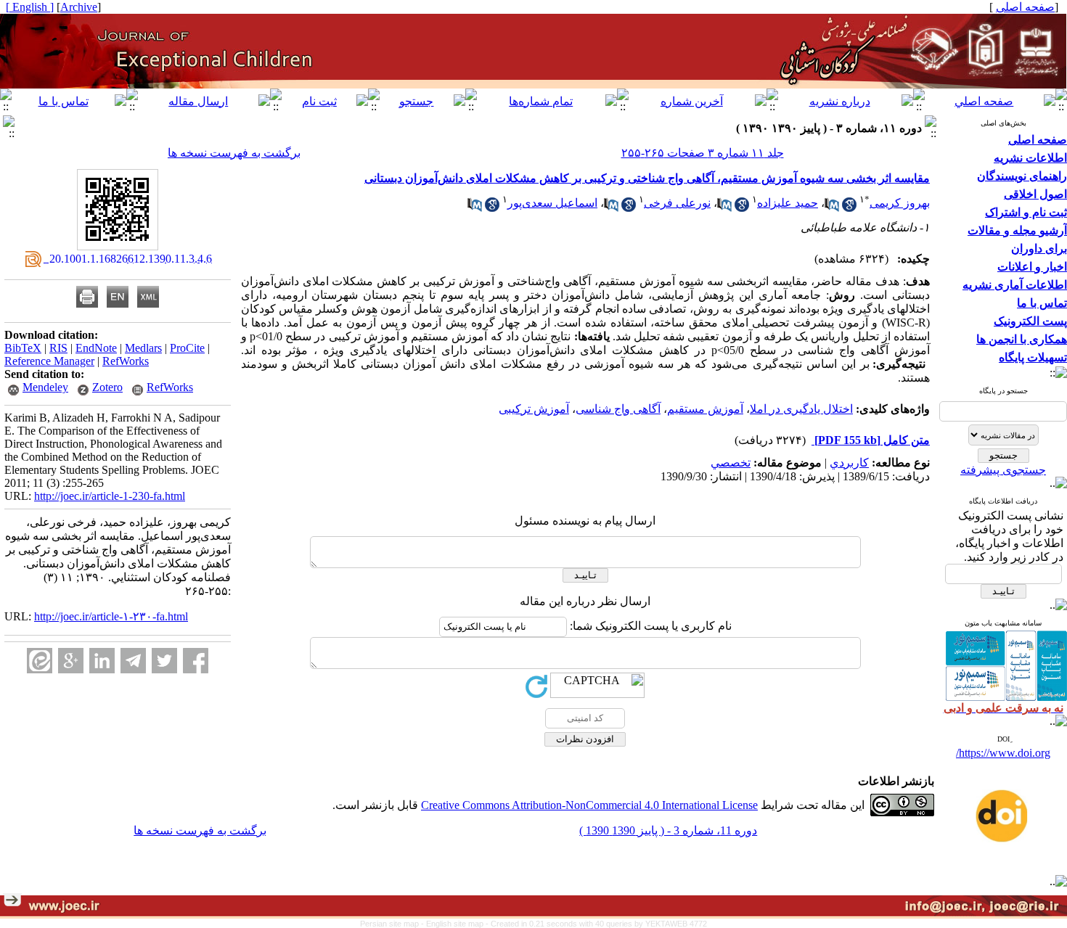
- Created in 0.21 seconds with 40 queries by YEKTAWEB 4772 (596, 923)
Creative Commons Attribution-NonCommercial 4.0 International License (589, 805)
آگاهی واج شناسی (618, 409)
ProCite (187, 348)
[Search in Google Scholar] (849, 208)
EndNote (96, 348)
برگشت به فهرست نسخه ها (234, 153)
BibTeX (22, 348)
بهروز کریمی (900, 203)
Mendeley (45, 387)
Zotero (107, 387)
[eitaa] (39, 660)
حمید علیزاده (787, 203)
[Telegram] (133, 660)
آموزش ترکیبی (534, 409)
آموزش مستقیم (705, 409)
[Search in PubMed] (832, 208)
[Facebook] (195, 660)
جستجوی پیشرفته (1003, 470)
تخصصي (731, 462)
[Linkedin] (102, 660)
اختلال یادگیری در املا (801, 409)
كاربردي (849, 462)
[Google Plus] (70, 660)
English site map (456, 923)
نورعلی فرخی (677, 203)
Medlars (143, 348)
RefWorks (125, 361)
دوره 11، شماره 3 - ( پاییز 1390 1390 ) (668, 830)
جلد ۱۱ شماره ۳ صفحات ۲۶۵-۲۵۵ (702, 153)
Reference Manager (49, 361)
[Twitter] (164, 660)
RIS (58, 348)
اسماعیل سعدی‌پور (552, 203)
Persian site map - (393, 923)
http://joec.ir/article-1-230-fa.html (109, 496)
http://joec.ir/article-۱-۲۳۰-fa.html (111, 616)
